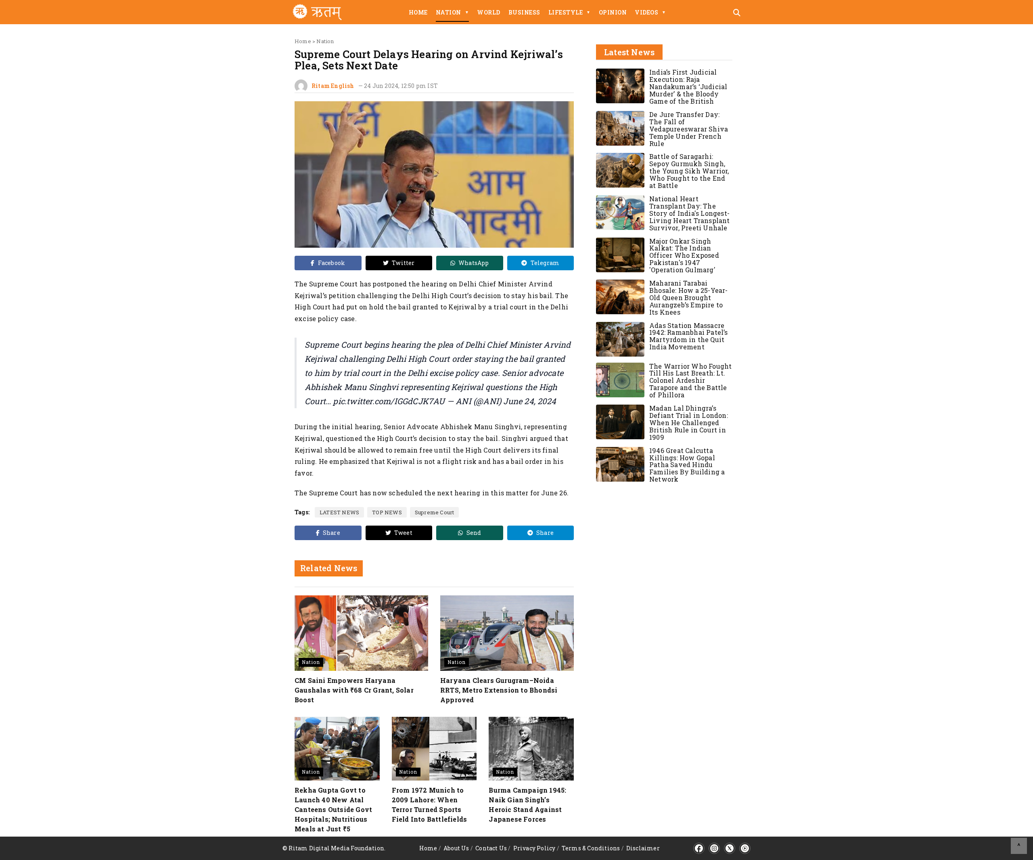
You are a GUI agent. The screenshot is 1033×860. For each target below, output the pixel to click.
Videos (650, 12)
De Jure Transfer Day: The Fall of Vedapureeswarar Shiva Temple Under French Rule (688, 129)
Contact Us (491, 848)
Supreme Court (434, 512)
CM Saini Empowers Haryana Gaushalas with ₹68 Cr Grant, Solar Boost (354, 690)
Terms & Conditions (591, 848)
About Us (456, 848)
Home (418, 12)
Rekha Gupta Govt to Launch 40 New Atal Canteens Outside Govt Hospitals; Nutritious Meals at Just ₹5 (333, 809)
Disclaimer (643, 848)
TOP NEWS (387, 512)
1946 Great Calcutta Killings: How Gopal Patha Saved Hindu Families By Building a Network (687, 465)
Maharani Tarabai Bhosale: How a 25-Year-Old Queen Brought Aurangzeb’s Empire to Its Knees (688, 297)
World (488, 12)
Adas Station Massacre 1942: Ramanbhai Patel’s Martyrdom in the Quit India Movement (688, 336)
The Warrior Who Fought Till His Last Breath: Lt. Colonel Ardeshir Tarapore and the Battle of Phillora (690, 380)
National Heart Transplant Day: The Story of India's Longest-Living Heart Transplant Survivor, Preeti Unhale (689, 213)
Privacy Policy (534, 848)
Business (524, 12)
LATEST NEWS (339, 512)
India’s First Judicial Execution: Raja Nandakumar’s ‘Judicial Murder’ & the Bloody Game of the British (688, 86)
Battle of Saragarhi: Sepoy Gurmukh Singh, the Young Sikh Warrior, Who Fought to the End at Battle (689, 171)
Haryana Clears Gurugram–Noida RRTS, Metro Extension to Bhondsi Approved (498, 690)
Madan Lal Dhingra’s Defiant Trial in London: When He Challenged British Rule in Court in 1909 (688, 422)
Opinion (613, 12)
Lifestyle (569, 12)
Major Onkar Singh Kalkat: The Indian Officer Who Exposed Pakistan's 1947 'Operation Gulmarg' (684, 255)
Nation (452, 12)
